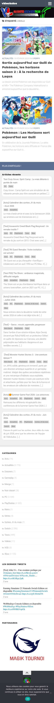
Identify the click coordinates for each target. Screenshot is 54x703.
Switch (43, 304)
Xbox (33, 233)
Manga (8, 484)
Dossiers (9, 471)
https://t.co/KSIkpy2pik (13, 578)
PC (5, 186)
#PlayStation (21, 606)
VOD (7, 547)
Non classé (8, 328)
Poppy (37, 58)
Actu (5, 210)
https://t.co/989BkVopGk (14, 609)
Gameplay (9, 478)
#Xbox (30, 606)
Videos (8, 541)
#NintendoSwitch (40, 590)
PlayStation (19, 233)
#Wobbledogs (9, 606)
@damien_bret (9, 572)
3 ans (5, 581)
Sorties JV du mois (31, 304)
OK (27, 699)
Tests (11, 186)
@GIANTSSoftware (12, 593)
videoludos (9, 3)
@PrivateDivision (11, 575)
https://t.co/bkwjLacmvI (27, 572)
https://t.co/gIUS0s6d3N (32, 593)
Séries (7, 516)
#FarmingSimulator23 (22, 590)
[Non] (50, 693)
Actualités (7, 58)
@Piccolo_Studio (27, 575)
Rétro (7, 509)
